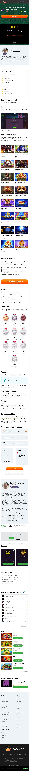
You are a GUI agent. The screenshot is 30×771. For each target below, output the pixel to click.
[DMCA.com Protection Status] (13, 761)
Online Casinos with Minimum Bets (9, 575)
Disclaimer (3, 735)
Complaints (19, 710)
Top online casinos (5, 714)
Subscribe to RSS (14, 765)
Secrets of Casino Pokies (7, 581)
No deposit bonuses (5, 719)
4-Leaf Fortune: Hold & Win (19, 663)
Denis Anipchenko (16, 51)
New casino (3, 699)
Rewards (3, 721)
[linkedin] (11, 487)
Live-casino (19, 708)
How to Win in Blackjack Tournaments (10, 577)
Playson (16, 209)
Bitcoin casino (19, 703)
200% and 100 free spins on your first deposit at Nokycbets (19, 681)
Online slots (4, 710)
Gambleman (15, 641)
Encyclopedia (4, 726)
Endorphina (15, 635)
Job (2, 740)
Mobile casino (19, 706)
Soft (17, 715)
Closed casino (4, 703)
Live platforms (19, 727)
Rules (2, 717)
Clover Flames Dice (17, 648)
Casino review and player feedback (14, 20)
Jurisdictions (19, 717)
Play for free (8, 151)
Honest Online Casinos (6, 712)
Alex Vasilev (10, 526)
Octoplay (14, 665)
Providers (3, 724)
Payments (18, 701)
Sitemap (18, 724)
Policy (2, 737)
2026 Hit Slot (15, 656)
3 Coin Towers (16, 633)
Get (20, 687)
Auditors (18, 722)
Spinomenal (3, 156)
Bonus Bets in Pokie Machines (8, 579)
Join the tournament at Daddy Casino (14, 282)
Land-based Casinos (21, 713)
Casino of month (20, 699)
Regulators (19, 720)
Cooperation (4, 733)
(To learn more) (7, 768)
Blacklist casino (5, 701)
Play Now (15, 16)
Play (8, 563)
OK (25, 768)
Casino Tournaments (6, 583)
